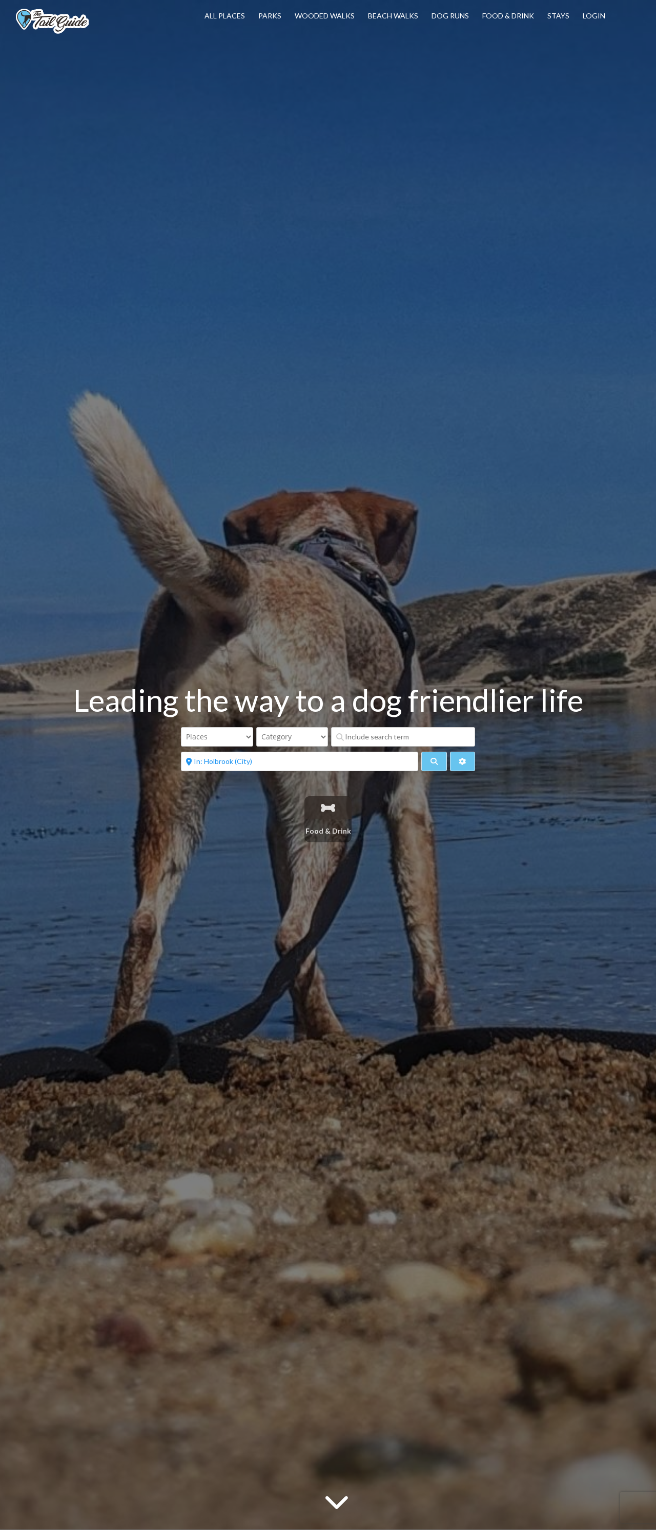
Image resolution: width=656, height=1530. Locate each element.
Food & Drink (508, 15)
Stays (558, 15)
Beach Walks (393, 15)
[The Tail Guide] (52, 32)
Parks (269, 15)
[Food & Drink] (328, 807)
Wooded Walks (325, 15)
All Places (224, 15)
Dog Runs (450, 15)
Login (594, 15)
